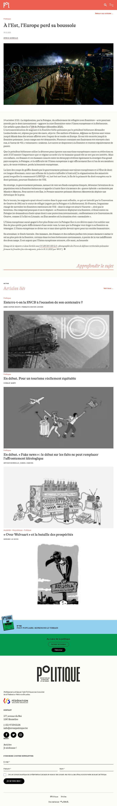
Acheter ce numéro (58, 644)
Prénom (7, 769)
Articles (8, 744)
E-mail (7, 762)
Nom (62, 769)
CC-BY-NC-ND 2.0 (48, 246)
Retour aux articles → (104, 13)
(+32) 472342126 (12, 725)
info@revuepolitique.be (16, 728)
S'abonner (58, 650)
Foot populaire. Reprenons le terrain (37, 627)
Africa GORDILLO (11, 38)
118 (32, 127)
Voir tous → (108, 288)
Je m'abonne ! (10, 748)
